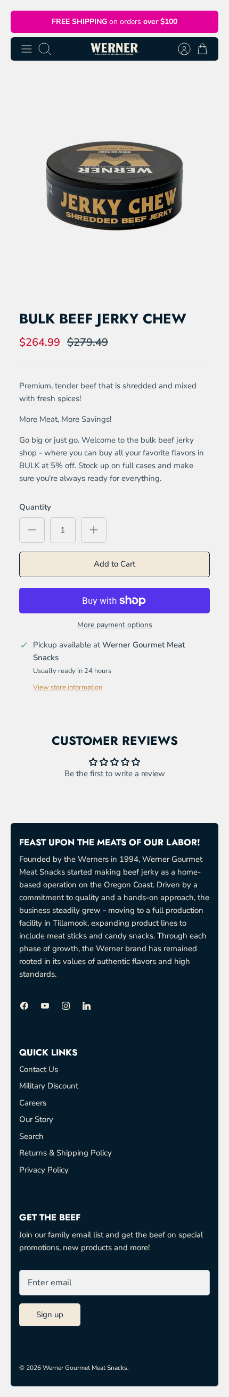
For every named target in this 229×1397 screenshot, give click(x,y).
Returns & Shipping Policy (65, 1152)
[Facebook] (24, 1005)
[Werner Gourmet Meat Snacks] (114, 49)
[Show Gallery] (114, 185)
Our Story (36, 1119)
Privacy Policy (44, 1170)
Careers (32, 1102)
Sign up (49, 1314)
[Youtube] (45, 1005)
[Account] (179, 49)
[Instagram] (65, 1005)
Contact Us (38, 1069)
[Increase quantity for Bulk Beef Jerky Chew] (94, 530)
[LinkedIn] (86, 1005)
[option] (114, 185)
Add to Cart (114, 564)
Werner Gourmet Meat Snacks (85, 1367)
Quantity (35, 507)
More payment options (114, 625)
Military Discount (48, 1085)
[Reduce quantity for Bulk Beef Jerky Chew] (32, 530)
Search (31, 1136)
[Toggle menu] (26, 49)
